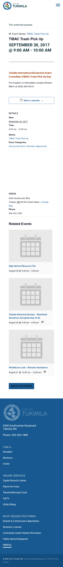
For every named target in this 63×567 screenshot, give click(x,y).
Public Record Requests (15, 539)
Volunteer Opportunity (36, 146)
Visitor (6, 463)
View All (7, 545)
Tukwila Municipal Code (15, 492)
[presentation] (30, 246)
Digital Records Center (14, 480)
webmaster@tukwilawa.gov (34, 559)
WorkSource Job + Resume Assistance (28, 367)
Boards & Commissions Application (21, 521)
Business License (12, 527)
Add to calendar (32, 100)
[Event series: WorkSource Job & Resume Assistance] (45, 372)
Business (8, 457)
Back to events (21, 386)
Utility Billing (9, 504)
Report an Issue (11, 486)
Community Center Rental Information (22, 533)
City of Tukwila (15, 6)
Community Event (17, 146)
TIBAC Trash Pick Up (18, 138)
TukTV (6, 498)
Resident (7, 451)
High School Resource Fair (22, 265)
